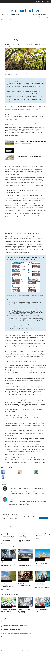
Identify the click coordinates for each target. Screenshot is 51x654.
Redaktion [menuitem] (3, 650)
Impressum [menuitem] (19, 650)
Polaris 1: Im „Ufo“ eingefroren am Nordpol (12, 621)
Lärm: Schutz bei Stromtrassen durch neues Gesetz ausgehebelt (17, 633)
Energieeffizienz (9, 472)
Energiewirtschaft (26, 472)
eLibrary (44, 14)
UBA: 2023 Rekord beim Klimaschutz (41, 564)
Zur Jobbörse (3, 543)
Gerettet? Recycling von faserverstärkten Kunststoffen (24, 611)
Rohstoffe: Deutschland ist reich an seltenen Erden (28, 156)
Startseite (2, 19)
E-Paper (38, 1)
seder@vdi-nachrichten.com (14, 499)
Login (48, 1)
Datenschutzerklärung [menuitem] (21, 648)
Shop (36, 14)
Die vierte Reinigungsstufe (9, 637)
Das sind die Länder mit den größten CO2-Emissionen (29, 149)
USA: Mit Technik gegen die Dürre (42, 610)
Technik (8, 14)
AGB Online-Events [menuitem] (13, 648)
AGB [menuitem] (8, 648)
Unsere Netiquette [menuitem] (13, 650)
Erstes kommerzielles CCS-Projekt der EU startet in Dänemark (25, 565)
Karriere (17, 14)
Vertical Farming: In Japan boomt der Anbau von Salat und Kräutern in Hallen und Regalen (30, 142)
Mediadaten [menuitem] (28, 648)
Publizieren (40, 14)
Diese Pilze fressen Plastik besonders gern (12, 629)
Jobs (33, 14)
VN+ (21, 14)
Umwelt (11, 19)
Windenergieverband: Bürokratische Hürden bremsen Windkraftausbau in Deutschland (8, 587)
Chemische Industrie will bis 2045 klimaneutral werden (42, 586)
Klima (40, 472)
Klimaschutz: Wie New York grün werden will (25, 586)
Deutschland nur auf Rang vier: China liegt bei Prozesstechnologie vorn (8, 565)
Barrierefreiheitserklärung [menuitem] (26, 650)
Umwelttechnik (9, 476)
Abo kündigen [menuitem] (3, 648)
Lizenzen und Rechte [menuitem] (35, 648)
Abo (43, 1)
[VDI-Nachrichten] (25, 10)
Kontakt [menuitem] (7, 650)
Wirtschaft (13, 14)
